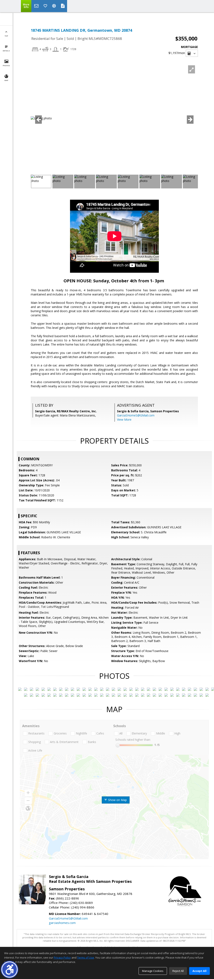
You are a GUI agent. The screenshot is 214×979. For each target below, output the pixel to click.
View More (124, 419)
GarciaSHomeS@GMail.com (135, 415)
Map (6, 80)
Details (6, 50)
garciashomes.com (62, 923)
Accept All (199, 971)
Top (6, 36)
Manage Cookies (152, 971)
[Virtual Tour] (54, 6)
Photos (6, 65)
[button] (9, 969)
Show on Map (117, 800)
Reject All (178, 971)
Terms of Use (85, 957)
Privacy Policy (62, 957)
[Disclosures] (63, 6)
